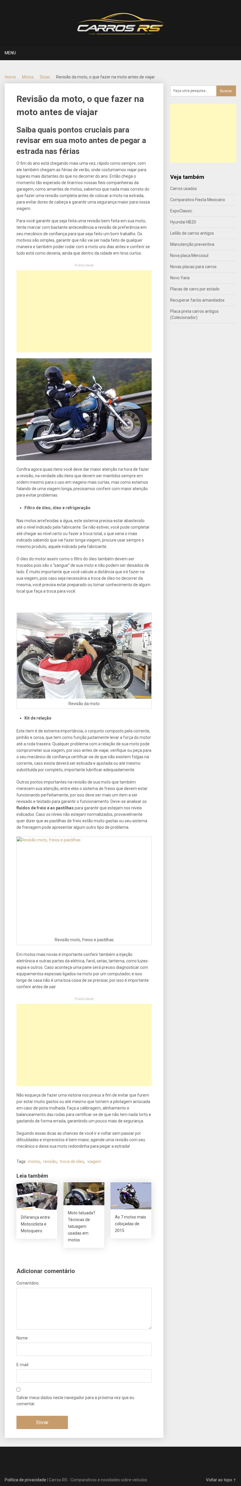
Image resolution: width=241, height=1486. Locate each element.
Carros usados (183, 188)
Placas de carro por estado (195, 289)
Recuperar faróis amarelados (197, 300)
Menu (10, 53)
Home (10, 77)
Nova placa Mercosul (189, 255)
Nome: (22, 1338)
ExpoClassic (181, 211)
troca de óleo (72, 1161)
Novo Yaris (180, 277)
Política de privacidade (25, 1479)
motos (34, 1161)
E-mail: (22, 1364)
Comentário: (27, 1283)
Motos (28, 77)
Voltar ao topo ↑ (221, 1479)
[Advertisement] (84, 311)
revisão (50, 1161)
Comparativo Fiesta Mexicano (197, 199)
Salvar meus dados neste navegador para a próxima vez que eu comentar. (75, 1400)
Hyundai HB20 (183, 222)
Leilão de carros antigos (192, 233)
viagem (94, 1161)
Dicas (45, 77)
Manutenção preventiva (192, 244)
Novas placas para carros (193, 266)
